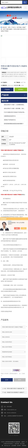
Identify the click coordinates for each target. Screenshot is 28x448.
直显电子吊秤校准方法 (10, 119)
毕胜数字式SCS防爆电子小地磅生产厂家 (16, 392)
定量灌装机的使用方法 (10, 116)
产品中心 (13, 27)
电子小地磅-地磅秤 (7, 29)
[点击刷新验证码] (16, 370)
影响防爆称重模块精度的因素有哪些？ (14, 123)
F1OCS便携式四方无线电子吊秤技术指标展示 (15, 112)
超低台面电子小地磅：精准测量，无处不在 (15, 108)
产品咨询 (7, 89)
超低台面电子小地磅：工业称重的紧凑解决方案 (15, 104)
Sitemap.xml (7, 445)
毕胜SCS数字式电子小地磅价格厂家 (15, 388)
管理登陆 (24, 445)
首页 (9, 27)
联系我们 (20, 89)
